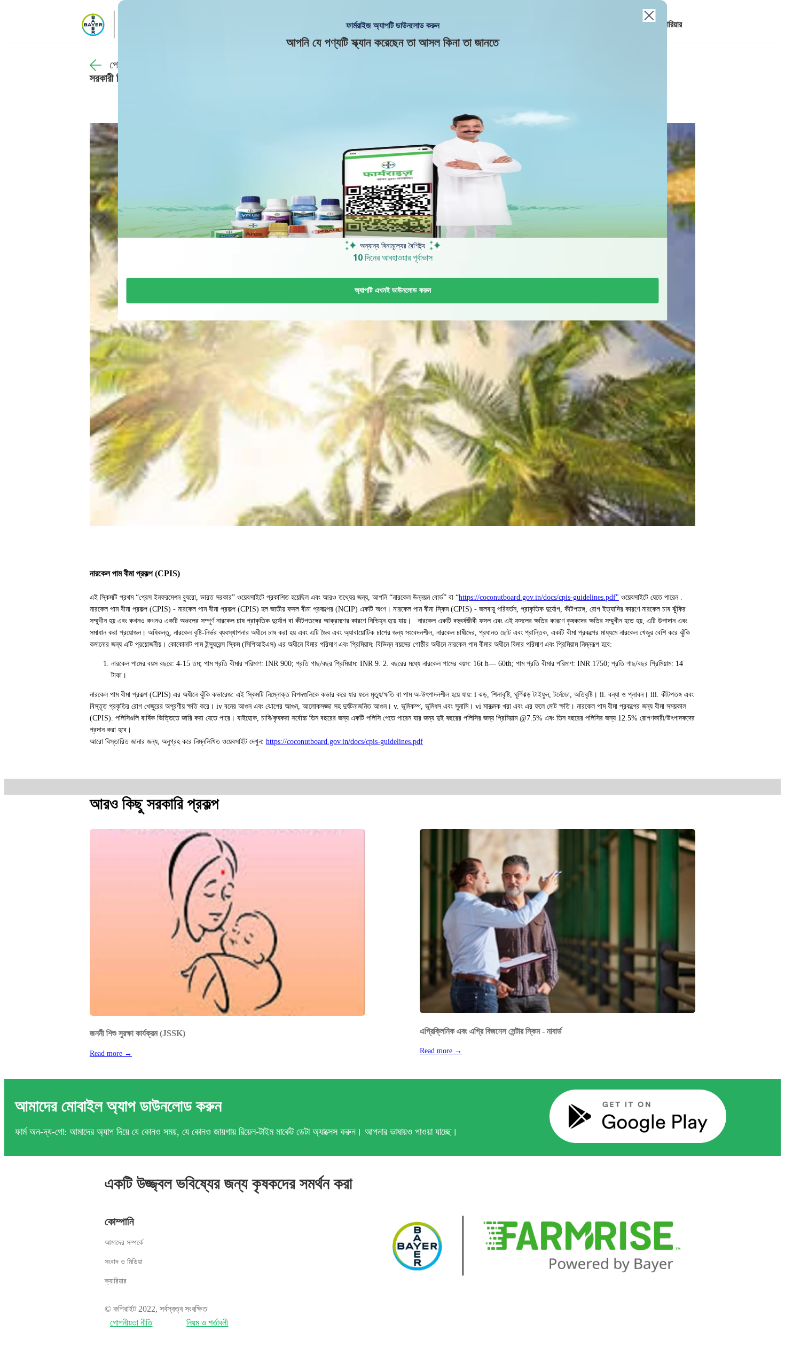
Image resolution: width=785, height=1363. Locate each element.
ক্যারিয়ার (670, 24)
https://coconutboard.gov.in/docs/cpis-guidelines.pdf (344, 742)
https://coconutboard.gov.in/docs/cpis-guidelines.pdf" (539, 597)
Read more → (111, 1053)
